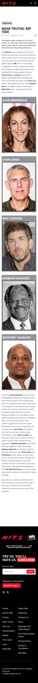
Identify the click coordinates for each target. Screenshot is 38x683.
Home (5, 608)
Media (5, 635)
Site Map (22, 652)
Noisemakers (8, 630)
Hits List (6, 626)
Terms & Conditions (23, 647)
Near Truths (7, 621)
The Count (7, 639)
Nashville (6, 648)
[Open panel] (35, 3)
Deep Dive (23, 608)
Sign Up (30, 571)
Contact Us (23, 617)
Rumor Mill (7, 612)
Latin (4, 644)
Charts (5, 617)
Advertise (22, 612)
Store (20, 621)
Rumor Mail (7, 566)
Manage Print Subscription (24, 628)
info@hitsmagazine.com (11, 673)
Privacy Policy (24, 641)
